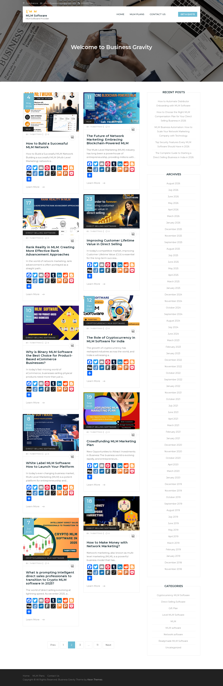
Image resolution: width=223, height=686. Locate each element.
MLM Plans (137, 14)
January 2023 (173, 353)
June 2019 (173, 523)
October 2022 (173, 373)
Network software (173, 634)
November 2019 (173, 490)
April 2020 (173, 464)
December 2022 (173, 360)
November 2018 (173, 569)
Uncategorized (173, 647)
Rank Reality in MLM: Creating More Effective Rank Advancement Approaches (50, 250)
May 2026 (173, 203)
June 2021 (173, 412)
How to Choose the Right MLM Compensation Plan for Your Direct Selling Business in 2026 (173, 116)
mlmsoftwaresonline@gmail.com (59, 3)
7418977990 (34, 134)
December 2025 (173, 229)
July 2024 (173, 327)
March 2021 (173, 425)
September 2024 (173, 314)
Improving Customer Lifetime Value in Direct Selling (110, 242)
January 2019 (173, 556)
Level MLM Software (173, 614)
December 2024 (173, 294)
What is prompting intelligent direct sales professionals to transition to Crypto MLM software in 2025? (50, 578)
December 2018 (173, 562)
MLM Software (36, 15)
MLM (28, 129)
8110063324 (87, 3)
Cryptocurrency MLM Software (105, 323)
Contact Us (158, 14)
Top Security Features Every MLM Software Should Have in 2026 (173, 144)
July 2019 (173, 516)
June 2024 (173, 333)
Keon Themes (94, 679)
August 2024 (173, 320)
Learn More (33, 186)
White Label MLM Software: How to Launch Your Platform (50, 464)
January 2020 (173, 477)
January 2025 (173, 288)
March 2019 (173, 543)
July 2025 (173, 255)
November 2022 (173, 366)
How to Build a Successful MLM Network (47, 145)
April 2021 (173, 418)
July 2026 (173, 190)
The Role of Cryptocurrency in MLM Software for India (111, 339)
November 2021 (173, 392)
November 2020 (173, 451)
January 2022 (173, 386)
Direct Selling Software (101, 226)
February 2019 (173, 549)
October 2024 (173, 307)
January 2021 (173, 438)
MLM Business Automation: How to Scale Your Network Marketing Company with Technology (173, 131)
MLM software (173, 628)
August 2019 (173, 510)
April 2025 (173, 275)
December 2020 (173, 445)
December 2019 (173, 484)
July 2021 (173, 405)
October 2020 (173, 458)
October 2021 (173, 399)
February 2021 (173, 431)
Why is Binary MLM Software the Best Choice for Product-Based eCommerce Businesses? (49, 357)
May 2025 (173, 268)
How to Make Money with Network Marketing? (107, 544)
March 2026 (173, 216)
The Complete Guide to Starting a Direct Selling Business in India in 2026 (173, 155)
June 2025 (173, 262)
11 (97, 645)
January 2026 (173, 222)
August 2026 (173, 183)
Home (120, 14)
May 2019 (173, 530)
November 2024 (173, 301)
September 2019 (173, 503)
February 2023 (173, 347)
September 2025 (173, 242)
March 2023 (173, 340)
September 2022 (173, 379)
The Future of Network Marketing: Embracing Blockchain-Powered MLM (107, 139)
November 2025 (173, 235)
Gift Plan (173, 608)
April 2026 (173, 209)
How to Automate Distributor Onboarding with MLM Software (173, 103)
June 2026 (173, 196)
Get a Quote (188, 14)
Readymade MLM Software (173, 641)
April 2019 (173, 536)
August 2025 (173, 248)
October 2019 (173, 497)
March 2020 (173, 471)
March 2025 (173, 281)
